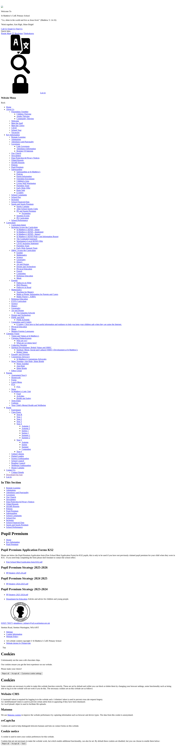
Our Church (16, 153)
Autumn (25, 442)
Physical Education (24, 269)
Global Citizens (17, 454)
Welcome (15, 121)
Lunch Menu (16, 382)
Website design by (18, 643)
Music (19, 278)
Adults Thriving (23, 116)
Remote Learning (18, 137)
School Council (17, 461)
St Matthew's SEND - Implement (29, 232)
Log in (43, 93)
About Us (10, 109)
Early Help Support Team (26, 248)
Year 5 (19, 440)
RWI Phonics (21, 285)
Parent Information (24, 176)
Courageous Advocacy (20, 357)
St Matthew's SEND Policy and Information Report (37, 236)
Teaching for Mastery (25, 292)
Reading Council (18, 463)
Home (8, 107)
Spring (24, 445)
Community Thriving (25, 119)
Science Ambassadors (20, 458)
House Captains (17, 468)
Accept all (15, 673)
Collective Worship (19, 345)
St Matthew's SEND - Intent (27, 230)
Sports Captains (22, 206)
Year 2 (19, 419)
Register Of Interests (24, 151)
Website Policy (12, 636)
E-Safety (20, 193)
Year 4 (19, 424)
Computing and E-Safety (21, 322)
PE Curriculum (22, 218)
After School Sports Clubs (27, 209)
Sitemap (9, 632)
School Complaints (19, 195)
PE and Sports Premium (26, 211)
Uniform (14, 403)
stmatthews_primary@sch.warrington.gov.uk (31, 623)
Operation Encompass (25, 179)
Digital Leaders (17, 456)
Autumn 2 (26, 428)
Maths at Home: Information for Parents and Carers (37, 294)
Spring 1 (25, 431)
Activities (20, 396)
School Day (16, 197)
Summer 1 (26, 435)
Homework (16, 377)
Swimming (26, 213)
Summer (25, 447)
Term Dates (16, 401)
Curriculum (10, 223)
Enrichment (16, 410)
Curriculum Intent (18, 225)
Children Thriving (23, 114)
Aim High (20, 366)
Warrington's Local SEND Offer (29, 241)
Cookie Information (14, 634)
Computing (21, 273)
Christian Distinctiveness (21, 338)
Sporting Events (23, 216)
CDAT (14, 128)
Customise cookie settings (31, 673)
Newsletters (16, 156)
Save (24, 744)
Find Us (19, 29)
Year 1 (19, 417)
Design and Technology (26, 266)
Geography (21, 260)
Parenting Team (22, 186)
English (19, 253)
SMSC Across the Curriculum (23, 250)
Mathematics (21, 255)
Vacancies (15, 132)
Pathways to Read (23, 287)
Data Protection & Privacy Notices (25, 158)
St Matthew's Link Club (21, 391)
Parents (9, 373)
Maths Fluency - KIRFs (26, 297)
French (19, 271)
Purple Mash (6, 33)
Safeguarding (16, 169)
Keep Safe (20, 190)
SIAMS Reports (17, 162)
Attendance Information (26, 149)
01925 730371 (7, 623)
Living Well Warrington (26, 183)
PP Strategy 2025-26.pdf (16, 573)
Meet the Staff (17, 123)
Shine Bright (21, 368)
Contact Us (10, 470)
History (19, 262)
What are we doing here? (26, 343)
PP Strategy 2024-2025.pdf (17, 584)
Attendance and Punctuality (22, 142)
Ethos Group (16, 371)
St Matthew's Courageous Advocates (31, 359)
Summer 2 (26, 438)
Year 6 (19, 451)
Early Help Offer (23, 188)
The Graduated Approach (26, 239)
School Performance (19, 220)
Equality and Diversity (20, 354)
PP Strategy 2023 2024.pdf (17, 595)
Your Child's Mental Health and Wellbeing (28, 405)
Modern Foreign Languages (22, 331)
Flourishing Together (19, 112)
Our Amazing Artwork (25, 313)
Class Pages (16, 412)
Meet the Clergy (17, 125)
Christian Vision (12, 334)
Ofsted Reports (17, 160)
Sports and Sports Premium (22, 204)
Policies (14, 165)
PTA (13, 384)
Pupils (8, 408)
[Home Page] (2, 7)
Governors (15, 144)
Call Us (4, 29)
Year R (19, 414)
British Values (22, 352)
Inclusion (15, 199)
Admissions (16, 139)
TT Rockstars (17, 33)
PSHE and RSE (17, 317)
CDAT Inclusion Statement (27, 243)
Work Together (22, 364)
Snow (13, 389)
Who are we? (21, 340)
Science (19, 257)
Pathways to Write (23, 283)
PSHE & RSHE (23, 320)
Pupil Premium (17, 167)
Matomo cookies (14, 715)
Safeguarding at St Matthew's (28, 172)
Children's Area (22, 181)
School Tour (16, 130)
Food (18, 394)
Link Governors (23, 146)
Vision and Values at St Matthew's (25, 336)
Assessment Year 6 (19, 375)
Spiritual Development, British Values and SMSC (31, 347)
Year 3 (19, 421)
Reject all (5, 673)
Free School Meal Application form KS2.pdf (24, 562)
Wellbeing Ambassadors (21, 465)
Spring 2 (25, 433)
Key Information (13, 135)
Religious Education (24, 276)
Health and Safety (23, 398)
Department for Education (16, 599)
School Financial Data (20, 202)
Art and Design (22, 264)
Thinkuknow (28, 33)
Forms (13, 380)
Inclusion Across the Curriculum (24, 227)
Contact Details (17, 472)
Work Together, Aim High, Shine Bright (27, 361)
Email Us (11, 29)
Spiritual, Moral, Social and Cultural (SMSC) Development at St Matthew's (47, 350)
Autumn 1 (26, 426)
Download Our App (14, 475)
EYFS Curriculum (18, 301)
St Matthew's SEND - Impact (28, 234)
